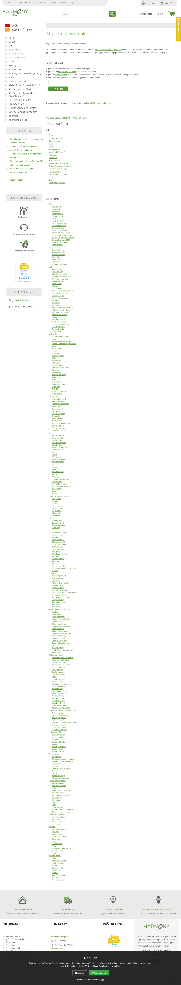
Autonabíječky (57, 207)
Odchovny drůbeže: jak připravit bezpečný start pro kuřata (23, 148)
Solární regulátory (58, 401)
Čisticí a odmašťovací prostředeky (64, 568)
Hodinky (55, 358)
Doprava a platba (40, 2)
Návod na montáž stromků (17, 951)
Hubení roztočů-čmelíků (60, 660)
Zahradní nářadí (57, 851)
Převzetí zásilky (13, 936)
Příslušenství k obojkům (60, 778)
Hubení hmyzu (57, 614)
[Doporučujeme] (25, 30)
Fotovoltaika (53, 396)
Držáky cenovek (57, 409)
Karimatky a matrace (59, 602)
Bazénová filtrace (58, 250)
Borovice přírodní (58, 783)
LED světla (55, 219)
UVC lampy (56, 877)
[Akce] (25, 26)
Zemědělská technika (59, 730)
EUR (150, 14)
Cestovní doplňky (58, 588)
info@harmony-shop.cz (100, 103)
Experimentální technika (60, 479)
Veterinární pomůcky (59, 725)
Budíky (54, 346)
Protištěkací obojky (58, 776)
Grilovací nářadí (57, 438)
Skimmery (55, 873)
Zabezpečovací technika (60, 324)
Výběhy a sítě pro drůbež (61, 708)
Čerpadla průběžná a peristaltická (64, 344)
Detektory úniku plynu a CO (61, 277)
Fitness (54, 467)
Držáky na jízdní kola (59, 576)
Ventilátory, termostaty (59, 322)
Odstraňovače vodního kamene (63, 291)
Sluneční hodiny (57, 844)
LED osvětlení (57, 807)
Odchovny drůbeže (58, 686)
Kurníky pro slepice (58, 674)
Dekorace (55, 832)
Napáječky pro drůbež (60, 684)
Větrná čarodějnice (58, 817)
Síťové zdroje (56, 379)
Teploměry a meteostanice (61, 310)
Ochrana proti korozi (59, 226)
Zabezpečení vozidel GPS (61, 240)
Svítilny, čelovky (57, 578)
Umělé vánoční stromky (57, 781)
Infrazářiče (55, 351)
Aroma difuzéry (57, 272)
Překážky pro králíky (59, 747)
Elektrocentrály (57, 521)
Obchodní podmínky (22, 2)
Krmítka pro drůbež (58, 672)
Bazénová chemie (58, 252)
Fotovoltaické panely (59, 399)
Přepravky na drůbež (59, 691)
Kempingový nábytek (59, 595)
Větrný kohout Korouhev (57, 814)
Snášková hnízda (58, 696)
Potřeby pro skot (57, 713)
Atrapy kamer (56, 499)
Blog (71, 2)
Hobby (51, 464)
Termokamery (56, 515)
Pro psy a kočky (54, 754)
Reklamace (11, 945)
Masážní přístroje (58, 356)
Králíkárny (55, 740)
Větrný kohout (57, 822)
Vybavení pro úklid (58, 566)
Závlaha (55, 853)
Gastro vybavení (55, 406)
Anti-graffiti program (59, 269)
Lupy (53, 530)
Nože (54, 452)
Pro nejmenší (56, 489)
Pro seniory (56, 300)
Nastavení (79, 973)
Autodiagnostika (57, 245)
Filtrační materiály (58, 863)
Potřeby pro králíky (55, 732)
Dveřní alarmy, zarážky (60, 279)
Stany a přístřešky (58, 600)
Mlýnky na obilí (57, 365)
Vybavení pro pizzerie (59, 428)
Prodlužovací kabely (59, 375)
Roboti (54, 491)
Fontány (55, 866)
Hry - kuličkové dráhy (59, 484)
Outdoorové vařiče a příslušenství (64, 593)
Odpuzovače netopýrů (60, 636)
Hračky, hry (53, 474)
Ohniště (54, 455)
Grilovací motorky (58, 436)
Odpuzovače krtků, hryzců (61, 626)
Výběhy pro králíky (58, 751)
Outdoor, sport (54, 573)
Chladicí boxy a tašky (59, 590)
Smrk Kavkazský (57, 793)
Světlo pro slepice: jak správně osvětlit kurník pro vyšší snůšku (26, 163)
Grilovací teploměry (59, 443)
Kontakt (63, 2)
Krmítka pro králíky (58, 742)
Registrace (152, 3)
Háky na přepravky (58, 414)
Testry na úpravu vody (59, 264)
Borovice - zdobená (59, 786)
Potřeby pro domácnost (60, 298)
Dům (50, 267)
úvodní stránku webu (67, 71)
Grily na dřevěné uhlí (59, 447)
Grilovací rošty (57, 440)
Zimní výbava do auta (59, 242)
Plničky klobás (57, 421)
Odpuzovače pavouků (59, 641)
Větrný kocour (57, 819)
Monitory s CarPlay (58, 221)
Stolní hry (55, 494)
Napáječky (55, 744)
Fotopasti (55, 501)
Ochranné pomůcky (59, 544)
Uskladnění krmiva (58, 703)
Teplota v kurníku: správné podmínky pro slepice (25, 156)
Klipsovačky (56, 416)
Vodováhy (55, 571)
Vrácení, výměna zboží (16, 939)
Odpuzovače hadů (58, 617)
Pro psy (54, 773)
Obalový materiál (58, 540)
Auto (50, 204)
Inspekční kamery (58, 506)
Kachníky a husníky (59, 662)
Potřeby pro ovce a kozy (60, 715)
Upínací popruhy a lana (60, 230)
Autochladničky (57, 214)
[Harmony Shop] (15, 12)
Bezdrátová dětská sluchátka (62, 341)
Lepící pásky (56, 288)
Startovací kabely (58, 228)
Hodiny (54, 286)
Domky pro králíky (58, 735)
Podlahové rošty (57, 689)
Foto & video (56, 348)
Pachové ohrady (57, 648)
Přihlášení (170, 3)
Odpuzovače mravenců (60, 631)
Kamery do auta (57, 508)
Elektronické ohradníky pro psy (63, 759)
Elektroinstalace (57, 216)
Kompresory (56, 528)
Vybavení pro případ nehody (62, 235)
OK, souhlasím (99, 973)
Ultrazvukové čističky (59, 315)
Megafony (55, 469)
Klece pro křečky (58, 737)
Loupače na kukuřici (59, 679)
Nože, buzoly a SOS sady (61, 597)
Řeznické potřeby (58, 426)
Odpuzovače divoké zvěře (61, 619)
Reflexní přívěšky (58, 472)
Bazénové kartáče (58, 255)
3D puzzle (55, 477)
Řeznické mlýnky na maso (61, 423)
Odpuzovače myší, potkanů (61, 633)
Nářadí (51, 518)
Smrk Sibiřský (56, 798)
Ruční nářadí (56, 552)
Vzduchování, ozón (58, 880)
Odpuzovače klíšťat (59, 624)
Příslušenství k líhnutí (59, 693)
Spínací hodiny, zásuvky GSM (62, 308)
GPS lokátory (56, 764)
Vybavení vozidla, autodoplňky (63, 238)
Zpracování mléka (58, 327)
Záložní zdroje (57, 394)
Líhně (54, 677)
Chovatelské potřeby (59, 705)
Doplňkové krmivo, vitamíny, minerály (65, 722)
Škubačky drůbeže (58, 701)
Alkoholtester (56, 209)
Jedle (54, 788)
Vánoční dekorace (58, 319)
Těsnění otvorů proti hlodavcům (63, 650)
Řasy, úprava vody (58, 875)
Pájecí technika (57, 547)
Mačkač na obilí (57, 682)
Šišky (54, 805)
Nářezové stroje (57, 418)
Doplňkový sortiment (59, 861)
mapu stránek (61, 75)
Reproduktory (56, 377)
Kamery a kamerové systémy (59, 496)
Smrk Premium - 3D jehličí (61, 795)
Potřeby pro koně (58, 720)
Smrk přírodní (56, 800)
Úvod (8, 2)
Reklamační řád (13, 948)
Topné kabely (56, 387)
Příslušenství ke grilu (59, 459)
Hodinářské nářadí (58, 525)
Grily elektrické (57, 445)
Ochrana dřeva (57, 839)
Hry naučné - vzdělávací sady (62, 486)
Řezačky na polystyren (60, 554)
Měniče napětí (57, 360)
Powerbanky (56, 372)
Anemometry (56, 604)
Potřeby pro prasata (59, 718)
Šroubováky (56, 561)
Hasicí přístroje (57, 284)
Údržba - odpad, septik (60, 312)
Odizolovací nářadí (58, 542)
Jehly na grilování (58, 450)
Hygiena (55, 766)
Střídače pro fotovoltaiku (60, 404)
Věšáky (54, 317)
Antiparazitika (56, 757)
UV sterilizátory (57, 382)
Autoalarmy (56, 211)
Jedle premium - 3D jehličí (61, 790)
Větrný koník (56, 824)
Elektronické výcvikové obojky (62, 761)
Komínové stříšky (58, 329)
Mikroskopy (56, 363)
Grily (50, 433)
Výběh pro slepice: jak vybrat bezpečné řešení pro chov (22, 170)
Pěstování (55, 841)
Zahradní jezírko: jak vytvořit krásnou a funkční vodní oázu (26, 141)
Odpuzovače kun (58, 629)
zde (102, 979)
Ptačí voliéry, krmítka (59, 829)
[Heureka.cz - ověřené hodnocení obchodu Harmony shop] (24, 283)
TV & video (55, 389)
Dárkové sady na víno (59, 274)
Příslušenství (56, 513)
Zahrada (52, 827)
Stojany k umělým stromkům (62, 812)
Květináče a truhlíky (59, 837)
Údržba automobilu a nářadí (62, 233)
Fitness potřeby (57, 585)
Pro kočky (55, 771)
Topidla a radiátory (58, 384)
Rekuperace (56, 305)
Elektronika (53, 334)
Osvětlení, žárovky (58, 296)
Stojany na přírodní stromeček (62, 810)
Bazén (51, 247)
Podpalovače (56, 457)
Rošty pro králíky (58, 749)
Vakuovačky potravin (59, 430)
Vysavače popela (58, 462)
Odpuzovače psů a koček (61, 643)
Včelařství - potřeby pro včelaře (63, 848)
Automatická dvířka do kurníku (62, 658)
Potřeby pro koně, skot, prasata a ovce (62, 710)
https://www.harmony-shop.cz (108, 49)
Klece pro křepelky (58, 667)
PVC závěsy (56, 303)
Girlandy (55, 802)
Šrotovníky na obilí (58, 698)
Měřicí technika (57, 535)
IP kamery (55, 503)
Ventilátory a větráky (59, 391)
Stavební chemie (58, 559)
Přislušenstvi (56, 259)
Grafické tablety (57, 482)
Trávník (54, 846)
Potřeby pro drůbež (56, 655)
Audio (54, 339)
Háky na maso (57, 411)
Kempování (56, 581)
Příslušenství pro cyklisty (60, 583)
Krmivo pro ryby (57, 868)
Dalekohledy (56, 607)
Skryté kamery (57, 511)
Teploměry (55, 262)
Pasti (53, 645)
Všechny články (16, 180)
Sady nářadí (56, 556)
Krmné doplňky (57, 670)
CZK (143, 14)
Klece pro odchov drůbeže (61, 665)
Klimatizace (56, 353)
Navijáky (55, 537)
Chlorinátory (56, 257)
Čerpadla (55, 858)
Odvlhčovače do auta (59, 223)
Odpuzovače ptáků (58, 638)
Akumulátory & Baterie (60, 337)
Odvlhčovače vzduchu (60, 293)
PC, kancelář (56, 370)
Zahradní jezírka (55, 856)
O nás (53, 2)
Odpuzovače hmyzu (59, 622)
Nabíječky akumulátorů (60, 368)
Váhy (53, 564)
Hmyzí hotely (56, 834)
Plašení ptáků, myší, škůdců (59, 609)
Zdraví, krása (56, 331)
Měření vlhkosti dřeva (59, 533)
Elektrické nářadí (58, 523)
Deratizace (55, 612)
